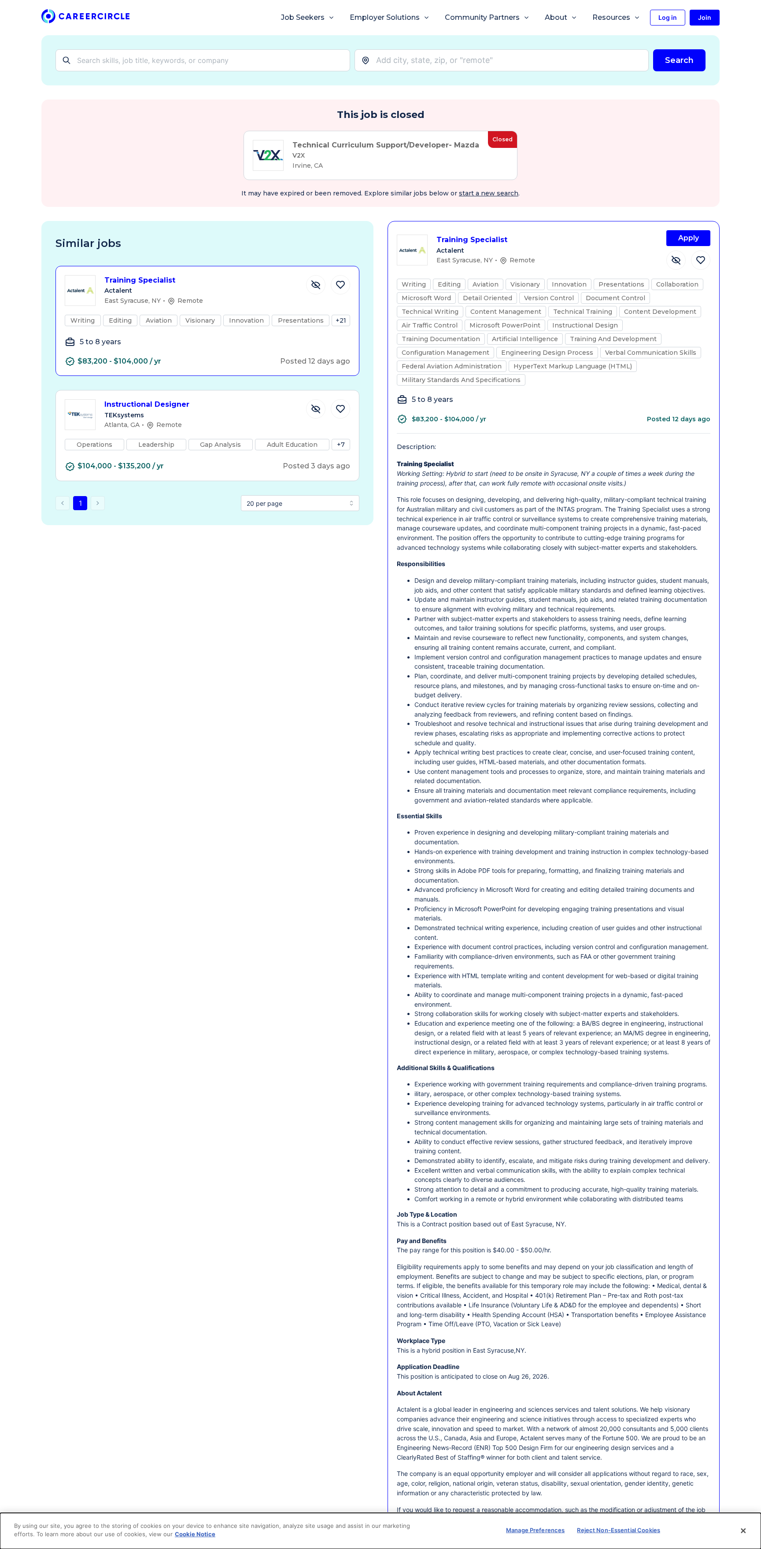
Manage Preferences (535, 1530)
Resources (611, 17)
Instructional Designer (146, 404)
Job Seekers (303, 17)
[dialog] (380, 1531)
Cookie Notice (195, 1534)
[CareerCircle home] (85, 17)
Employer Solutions (385, 17)
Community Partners (482, 17)
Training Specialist (139, 280)
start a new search (488, 193)
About (556, 17)
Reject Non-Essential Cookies (618, 1530)
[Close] (743, 1531)
